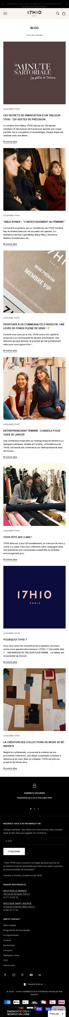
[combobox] (57, 1013)
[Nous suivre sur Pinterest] (22, 975)
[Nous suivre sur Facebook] (5, 975)
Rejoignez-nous (11, 955)
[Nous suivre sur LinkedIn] (40, 975)
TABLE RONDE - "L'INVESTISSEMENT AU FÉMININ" (34, 221)
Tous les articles (34, 35)
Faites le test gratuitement (34, 5)
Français (54, 1013)
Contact (7, 940)
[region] (34, 793)
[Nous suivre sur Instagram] (13, 975)
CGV (5, 960)
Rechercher (9, 945)
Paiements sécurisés (34, 793)
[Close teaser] (35, 1007)
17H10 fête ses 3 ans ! (17, 537)
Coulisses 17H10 (11, 109)
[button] (18, 1013)
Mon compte (9, 925)
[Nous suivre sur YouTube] (31, 975)
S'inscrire (14, 851)
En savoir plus (10, 141)
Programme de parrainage (16, 930)
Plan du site (9, 965)
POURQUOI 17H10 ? (15, 639)
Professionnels (11, 935)
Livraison (7, 950)
